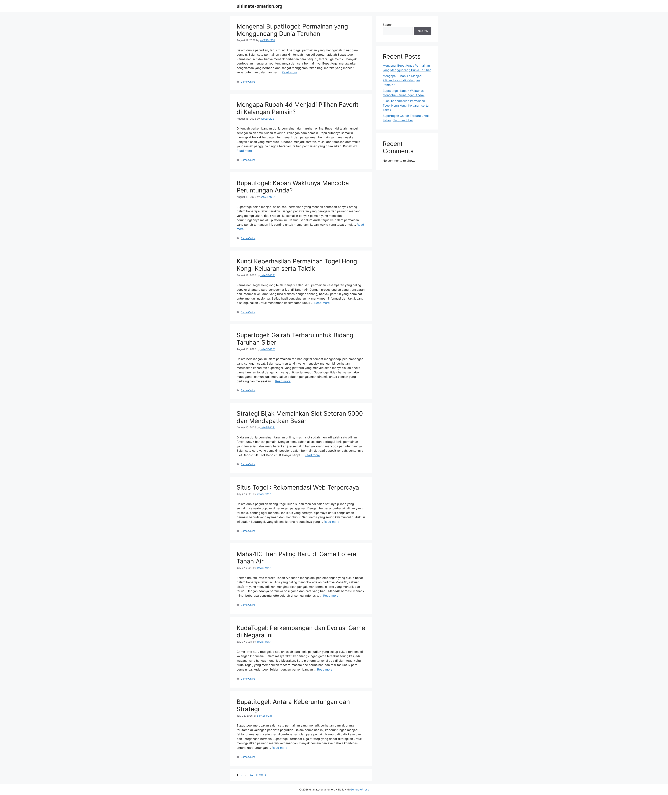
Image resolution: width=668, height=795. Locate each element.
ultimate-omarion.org (259, 6)
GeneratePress (359, 789)
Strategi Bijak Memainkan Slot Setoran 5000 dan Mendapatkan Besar (300, 417)
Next (261, 775)
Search (387, 24)
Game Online (248, 81)
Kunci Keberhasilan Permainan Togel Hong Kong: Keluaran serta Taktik (297, 264)
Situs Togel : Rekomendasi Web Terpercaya (298, 487)
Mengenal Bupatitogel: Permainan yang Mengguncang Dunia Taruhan (292, 30)
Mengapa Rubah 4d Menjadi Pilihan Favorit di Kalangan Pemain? (402, 80)
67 (252, 775)
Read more (289, 72)
